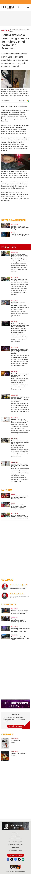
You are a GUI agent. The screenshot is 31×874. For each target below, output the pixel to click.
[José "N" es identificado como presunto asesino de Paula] (5, 234)
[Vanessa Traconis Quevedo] (4, 586)
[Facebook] (8, 859)
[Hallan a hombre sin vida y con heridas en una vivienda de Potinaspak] (5, 381)
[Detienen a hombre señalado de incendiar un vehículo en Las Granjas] (5, 473)
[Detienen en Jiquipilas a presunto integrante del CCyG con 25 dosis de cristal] (5, 332)
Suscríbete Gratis (15, 726)
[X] (11, 859)
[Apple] (19, 859)
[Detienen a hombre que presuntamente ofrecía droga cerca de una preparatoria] (5, 426)
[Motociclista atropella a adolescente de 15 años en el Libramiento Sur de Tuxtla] (5, 309)
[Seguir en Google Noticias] (28, 100)
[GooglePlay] (23, 859)
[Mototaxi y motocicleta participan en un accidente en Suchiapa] (5, 226)
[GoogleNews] (15, 859)
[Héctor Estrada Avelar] (4, 595)
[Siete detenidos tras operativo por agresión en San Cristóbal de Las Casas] (5, 448)
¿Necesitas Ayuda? (15, 855)
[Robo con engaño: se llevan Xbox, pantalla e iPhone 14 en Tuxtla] (5, 637)
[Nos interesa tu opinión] (15, 826)
